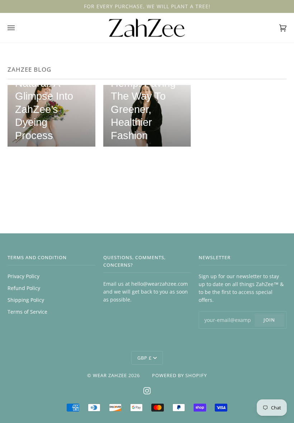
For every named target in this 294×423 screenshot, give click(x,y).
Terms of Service (27, 311)
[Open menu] (18, 28)
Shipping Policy (26, 299)
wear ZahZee (110, 375)
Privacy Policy (23, 276)
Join (269, 320)
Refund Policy (24, 288)
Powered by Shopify (179, 375)
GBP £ (144, 358)
